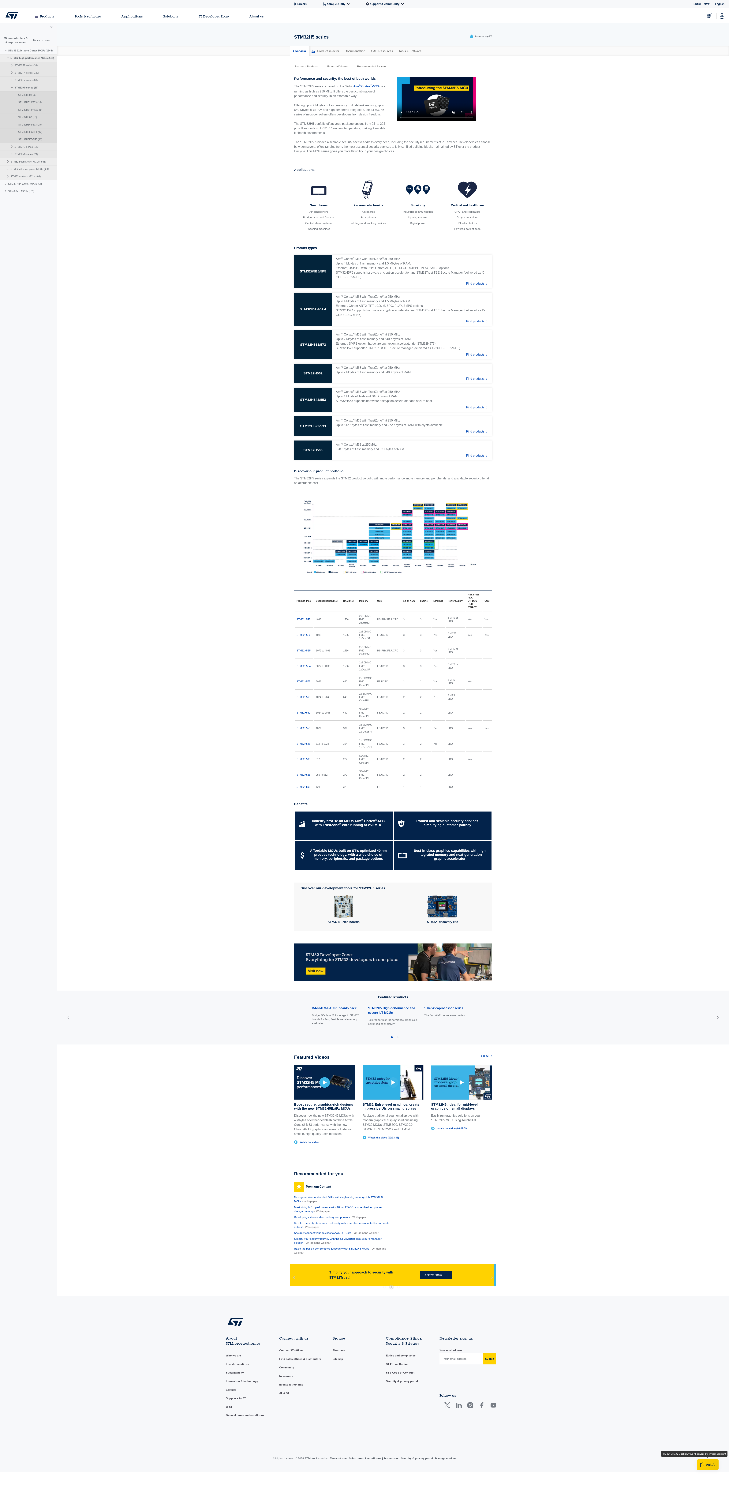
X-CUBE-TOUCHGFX (383, 1008)
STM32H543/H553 (30, 109)
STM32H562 (27, 117)
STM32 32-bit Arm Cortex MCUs (30, 50)
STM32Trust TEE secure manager (448, 1008)
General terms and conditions (245, 1415)
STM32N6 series (26, 154)
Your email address (450, 1350)
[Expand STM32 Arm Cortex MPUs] (6, 183)
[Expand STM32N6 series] (12, 154)
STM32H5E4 (304, 666)
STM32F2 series (26, 65)
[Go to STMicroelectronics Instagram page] (470, 1406)
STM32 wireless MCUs (25, 176)
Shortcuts (339, 1350)
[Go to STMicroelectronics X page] (448, 1406)
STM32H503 (27, 95)
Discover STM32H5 (541, 1478)
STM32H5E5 (304, 650)
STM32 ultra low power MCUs (29, 169)
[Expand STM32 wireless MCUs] (8, 176)
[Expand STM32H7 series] (12, 146)
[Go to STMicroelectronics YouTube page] (493, 1406)
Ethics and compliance (401, 1355)
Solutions (170, 16)
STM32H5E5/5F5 (30, 139)
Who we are (233, 1355)
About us (256, 16)
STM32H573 (303, 681)
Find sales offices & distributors (300, 1358)
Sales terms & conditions (365, 1458)
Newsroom (286, 1376)
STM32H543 (303, 743)
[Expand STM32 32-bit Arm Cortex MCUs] (6, 50)
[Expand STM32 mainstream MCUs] (8, 161)
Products (47, 16)
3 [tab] (398, 1287)
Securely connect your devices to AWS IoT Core (322, 1232)
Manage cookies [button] (445, 1458)
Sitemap (338, 1358)
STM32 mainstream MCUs (28, 161)
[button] (51, 27)
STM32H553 (303, 728)
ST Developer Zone (214, 16)
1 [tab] (384, 1287)
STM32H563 (303, 697)
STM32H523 (303, 774)
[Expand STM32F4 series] (12, 72)
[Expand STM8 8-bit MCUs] (6, 191)
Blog (229, 1406)
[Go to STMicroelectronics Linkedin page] (459, 1406)
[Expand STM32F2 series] (12, 65)
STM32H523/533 (30, 102)
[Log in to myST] (722, 15)
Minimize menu (41, 40)
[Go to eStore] (709, 15)
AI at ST (284, 1393)
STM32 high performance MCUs (32, 58)
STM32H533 (303, 759)
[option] (308, 66)
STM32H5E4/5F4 (30, 132)
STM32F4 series (26, 72)
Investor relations (237, 1364)
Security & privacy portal (402, 1381)
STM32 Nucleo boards (344, 922)
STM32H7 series (26, 146)
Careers (231, 1389)
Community (286, 1367)
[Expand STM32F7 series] (12, 80)
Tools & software (88, 16)
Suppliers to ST (236, 1398)
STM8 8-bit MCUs (21, 191)
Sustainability (235, 1372)
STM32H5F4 (303, 635)
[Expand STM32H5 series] (12, 87)
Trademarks (391, 1458)
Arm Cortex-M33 (366, 86)
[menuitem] (28, 113)
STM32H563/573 (30, 124)
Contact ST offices (291, 1350)
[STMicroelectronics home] (12, 15)
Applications (132, 16)
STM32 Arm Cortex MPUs (25, 183)
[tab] (299, 51)
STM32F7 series (26, 80)
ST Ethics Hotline (397, 1364)
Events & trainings (291, 1384)
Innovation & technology (242, 1381)
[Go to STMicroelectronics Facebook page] (482, 1406)
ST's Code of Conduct (400, 1372)
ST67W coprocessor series (331, 1008)
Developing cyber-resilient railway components (322, 1217)
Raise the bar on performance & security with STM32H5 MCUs (331, 1248)
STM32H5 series (26, 87)
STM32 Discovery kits (442, 922)
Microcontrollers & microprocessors (16, 40)
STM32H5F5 (303, 619)
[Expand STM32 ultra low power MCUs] (8, 169)
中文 (707, 4)
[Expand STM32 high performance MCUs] (8, 57)
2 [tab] (391, 1287)
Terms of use (338, 1458)
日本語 (697, 4)
